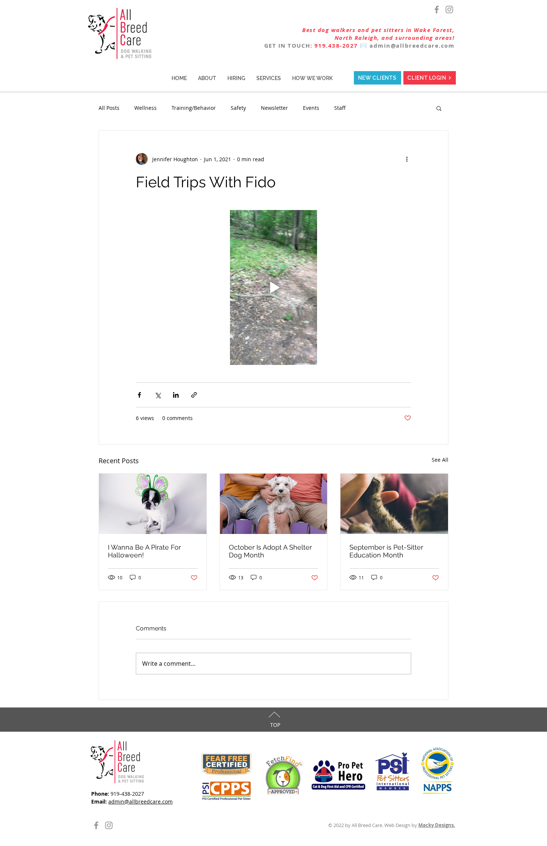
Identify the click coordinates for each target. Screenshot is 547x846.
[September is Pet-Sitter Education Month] (394, 504)
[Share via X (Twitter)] (157, 394)
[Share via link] (194, 394)
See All (440, 459)
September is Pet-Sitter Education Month (386, 551)
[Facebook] (437, 9)
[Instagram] (449, 9)
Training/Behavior (194, 107)
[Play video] (273, 287)
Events (311, 107)
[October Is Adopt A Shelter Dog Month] (273, 504)
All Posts (109, 107)
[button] (207, 78)
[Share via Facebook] (139, 394)
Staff (340, 107)
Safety (238, 107)
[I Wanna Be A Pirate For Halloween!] (153, 504)
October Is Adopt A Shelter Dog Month (270, 551)
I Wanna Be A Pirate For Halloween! (144, 551)
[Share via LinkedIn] (175, 394)
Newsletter (274, 107)
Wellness (145, 107)
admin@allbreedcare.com (412, 46)
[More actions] (406, 159)
